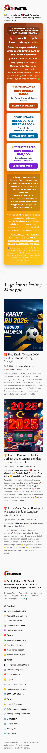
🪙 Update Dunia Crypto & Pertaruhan (25, 476)
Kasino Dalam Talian (16, 241)
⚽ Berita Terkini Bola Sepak (17, 470)
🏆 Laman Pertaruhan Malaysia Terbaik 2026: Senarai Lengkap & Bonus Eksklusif (23, 459)
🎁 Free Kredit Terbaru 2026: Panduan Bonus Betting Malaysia (21, 358)
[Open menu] (5, 272)
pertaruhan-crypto (26, 366)
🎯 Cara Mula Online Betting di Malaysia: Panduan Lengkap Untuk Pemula (23, 512)
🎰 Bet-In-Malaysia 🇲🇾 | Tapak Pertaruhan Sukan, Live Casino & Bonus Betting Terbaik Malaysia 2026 (22, 17)
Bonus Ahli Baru (31, 238)
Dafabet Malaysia (16, 238)
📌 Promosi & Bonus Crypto (17, 369)
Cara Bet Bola (32, 235)
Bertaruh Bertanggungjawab (27, 244)
